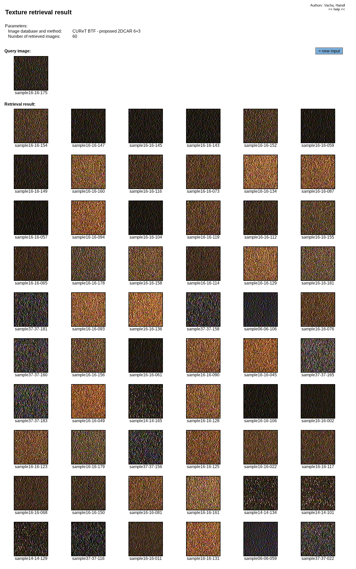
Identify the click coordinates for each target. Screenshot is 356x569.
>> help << (336, 9)
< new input (329, 51)
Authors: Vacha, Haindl (327, 5)
